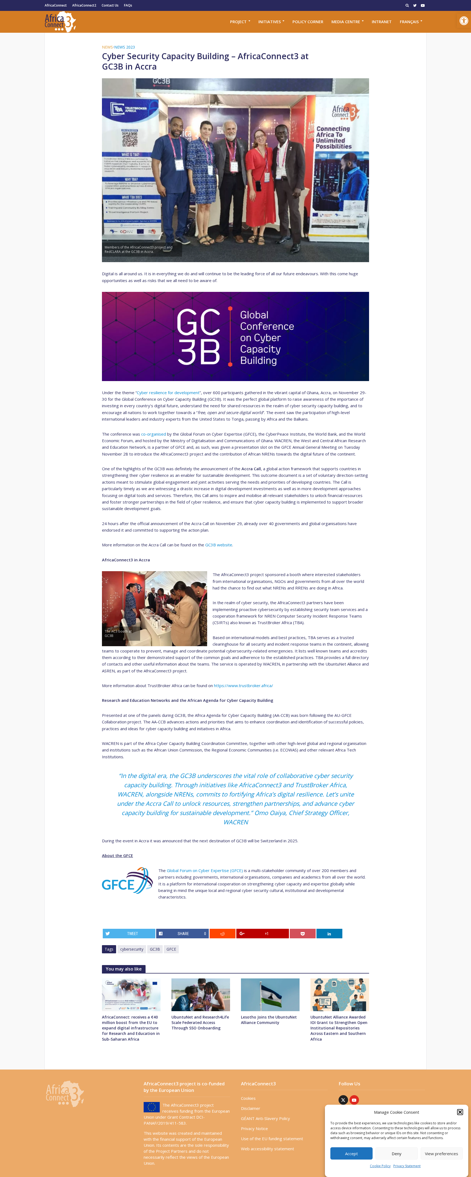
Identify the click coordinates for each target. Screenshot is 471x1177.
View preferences (441, 1153)
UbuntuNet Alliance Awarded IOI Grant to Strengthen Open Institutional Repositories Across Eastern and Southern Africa (338, 1028)
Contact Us (110, 5)
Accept (351, 1153)
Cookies (248, 1098)
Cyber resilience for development (168, 392)
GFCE (171, 949)
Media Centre (345, 21)
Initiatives (269, 21)
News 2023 (124, 47)
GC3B (155, 949)
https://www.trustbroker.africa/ (243, 685)
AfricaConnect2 (84, 5)
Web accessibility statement (267, 1148)
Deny (396, 1153)
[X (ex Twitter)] (343, 1100)
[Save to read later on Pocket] (303, 933)
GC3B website (218, 544)
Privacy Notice (254, 1128)
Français (409, 21)
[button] (464, 21)
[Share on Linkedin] (329, 933)
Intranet (382, 21)
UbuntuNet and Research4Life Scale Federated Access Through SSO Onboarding (200, 1022)
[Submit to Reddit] (223, 933)
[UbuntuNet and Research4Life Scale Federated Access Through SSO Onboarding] (200, 994)
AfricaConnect (56, 5)
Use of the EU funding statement (272, 1138)
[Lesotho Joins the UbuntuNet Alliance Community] (270, 994)
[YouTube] (354, 1100)
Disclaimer (250, 1108)
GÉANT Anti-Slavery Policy (265, 1118)
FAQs (128, 5)
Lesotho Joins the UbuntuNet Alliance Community (269, 1019)
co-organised (153, 434)
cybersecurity (131, 949)
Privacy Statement (407, 1166)
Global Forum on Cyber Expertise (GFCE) (205, 870)
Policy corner (307, 21)
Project (238, 21)
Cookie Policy (380, 1166)
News (107, 47)
